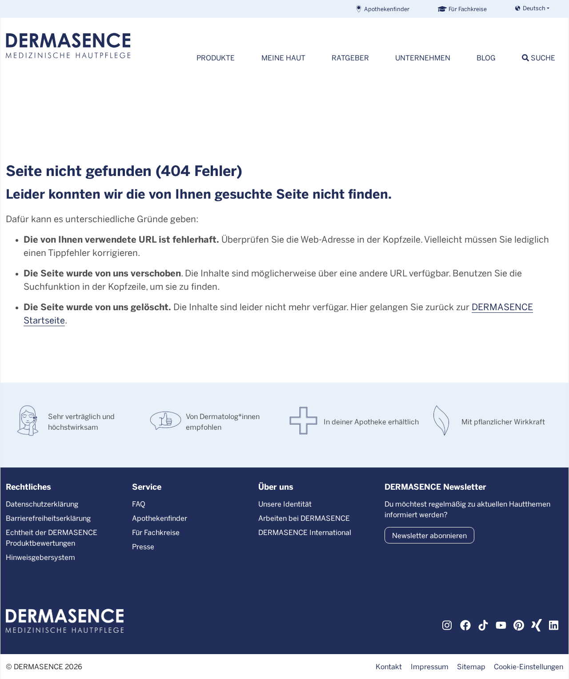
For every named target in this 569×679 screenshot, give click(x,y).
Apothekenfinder (386, 8)
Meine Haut (283, 57)
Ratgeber (350, 57)
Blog (486, 57)
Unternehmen (422, 57)
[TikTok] (483, 623)
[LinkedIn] (554, 623)
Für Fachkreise (468, 8)
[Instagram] (448, 623)
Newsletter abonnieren (429, 535)
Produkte (215, 57)
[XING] (536, 623)
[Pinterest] (519, 623)
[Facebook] (465, 623)
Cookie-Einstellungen (528, 666)
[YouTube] (501, 623)
